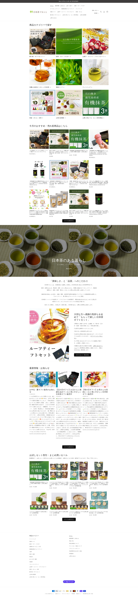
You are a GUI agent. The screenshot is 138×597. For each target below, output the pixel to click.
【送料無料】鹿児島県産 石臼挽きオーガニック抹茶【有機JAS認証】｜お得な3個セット (78, 152)
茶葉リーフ (59, 87)
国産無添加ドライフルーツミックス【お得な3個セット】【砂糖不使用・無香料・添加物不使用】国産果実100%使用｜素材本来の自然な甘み (58, 212)
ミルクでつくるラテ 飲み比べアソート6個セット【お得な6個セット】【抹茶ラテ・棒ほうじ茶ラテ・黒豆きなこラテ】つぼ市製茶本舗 (59, 484)
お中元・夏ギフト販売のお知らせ (42, 391)
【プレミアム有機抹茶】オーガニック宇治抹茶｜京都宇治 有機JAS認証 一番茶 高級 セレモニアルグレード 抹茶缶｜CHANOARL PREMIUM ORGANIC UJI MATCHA (98, 212)
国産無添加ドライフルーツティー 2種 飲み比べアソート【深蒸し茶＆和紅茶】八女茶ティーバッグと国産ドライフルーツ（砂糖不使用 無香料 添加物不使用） (38, 212)
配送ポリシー (79, 593)
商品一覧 (71, 541)
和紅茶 (31, 556)
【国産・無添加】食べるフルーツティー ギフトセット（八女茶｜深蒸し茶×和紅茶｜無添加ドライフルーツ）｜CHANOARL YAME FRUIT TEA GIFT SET (78, 183)
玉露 (30, 551)
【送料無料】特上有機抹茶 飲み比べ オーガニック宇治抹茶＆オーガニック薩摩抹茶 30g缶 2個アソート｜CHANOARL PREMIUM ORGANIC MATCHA (39, 183)
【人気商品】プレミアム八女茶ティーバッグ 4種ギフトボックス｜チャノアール (38, 151)
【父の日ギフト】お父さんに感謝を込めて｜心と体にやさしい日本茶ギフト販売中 (68, 392)
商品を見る (69, 268)
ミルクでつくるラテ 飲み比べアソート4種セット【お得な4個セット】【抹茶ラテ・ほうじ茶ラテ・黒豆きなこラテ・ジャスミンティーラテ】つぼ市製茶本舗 (79, 484)
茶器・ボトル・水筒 (35, 118)
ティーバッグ (87, 87)
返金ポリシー (57, 593)
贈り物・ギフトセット (36, 56)
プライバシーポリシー (74, 548)
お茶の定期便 (60, 118)
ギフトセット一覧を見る (82, 355)
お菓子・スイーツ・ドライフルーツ (93, 56)
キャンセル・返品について (75, 546)
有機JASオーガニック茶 (35, 546)
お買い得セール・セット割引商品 (93, 118)
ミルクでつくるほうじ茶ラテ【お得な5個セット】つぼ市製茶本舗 (58, 512)
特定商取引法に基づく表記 (75, 551)
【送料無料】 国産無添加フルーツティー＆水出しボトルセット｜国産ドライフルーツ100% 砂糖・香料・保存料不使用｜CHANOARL (58, 183)
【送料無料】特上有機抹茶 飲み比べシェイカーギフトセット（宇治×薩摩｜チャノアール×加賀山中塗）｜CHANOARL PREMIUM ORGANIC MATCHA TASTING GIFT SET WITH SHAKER (98, 153)
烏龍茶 (31, 561)
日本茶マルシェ (51, 593)
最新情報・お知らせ (74, 538)
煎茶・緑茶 (32, 554)
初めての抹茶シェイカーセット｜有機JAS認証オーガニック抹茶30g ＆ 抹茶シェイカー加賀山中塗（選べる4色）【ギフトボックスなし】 (78, 212)
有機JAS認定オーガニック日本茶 (39, 87)
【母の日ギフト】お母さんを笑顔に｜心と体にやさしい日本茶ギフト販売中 (95, 392)
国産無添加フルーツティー (35, 549)
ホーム (70, 536)
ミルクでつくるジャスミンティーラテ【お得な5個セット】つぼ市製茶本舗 (98, 512)
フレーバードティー (34, 564)
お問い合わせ (72, 556)
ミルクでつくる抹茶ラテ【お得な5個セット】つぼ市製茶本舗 (38, 512)
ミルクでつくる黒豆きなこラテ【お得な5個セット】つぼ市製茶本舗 (78, 512)
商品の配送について (74, 543)
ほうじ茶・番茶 (33, 559)
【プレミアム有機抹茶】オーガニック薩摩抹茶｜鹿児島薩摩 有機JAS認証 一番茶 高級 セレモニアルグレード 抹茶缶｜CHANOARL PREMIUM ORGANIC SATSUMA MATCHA (98, 183)
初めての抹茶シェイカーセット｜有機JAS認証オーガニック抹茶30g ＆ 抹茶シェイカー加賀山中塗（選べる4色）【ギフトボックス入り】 (59, 152)
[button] (69, 5)
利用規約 (71, 553)
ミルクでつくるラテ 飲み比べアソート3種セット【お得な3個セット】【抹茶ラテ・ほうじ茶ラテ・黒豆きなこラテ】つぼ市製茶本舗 (99, 484)
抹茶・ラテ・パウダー (62, 56)
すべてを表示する (69, 220)
